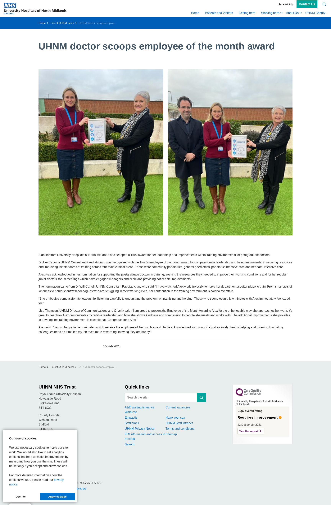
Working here (270, 13)
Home (195, 13)
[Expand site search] (324, 4)
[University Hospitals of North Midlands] (35, 8)
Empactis (131, 417)
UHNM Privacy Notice (140, 428)
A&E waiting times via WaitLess (139, 410)
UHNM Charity (315, 13)
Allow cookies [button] (57, 496)
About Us (292, 13)
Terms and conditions (180, 428)
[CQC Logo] (248, 395)
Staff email (132, 423)
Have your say (175, 417)
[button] (101, 152)
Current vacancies (178, 407)
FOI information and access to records (145, 436)
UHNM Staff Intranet (179, 423)
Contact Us (307, 4)
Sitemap (171, 434)
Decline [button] (20, 496)
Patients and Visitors (219, 13)
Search (129, 444)
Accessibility (286, 4)
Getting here (247, 13)
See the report (248, 431)
